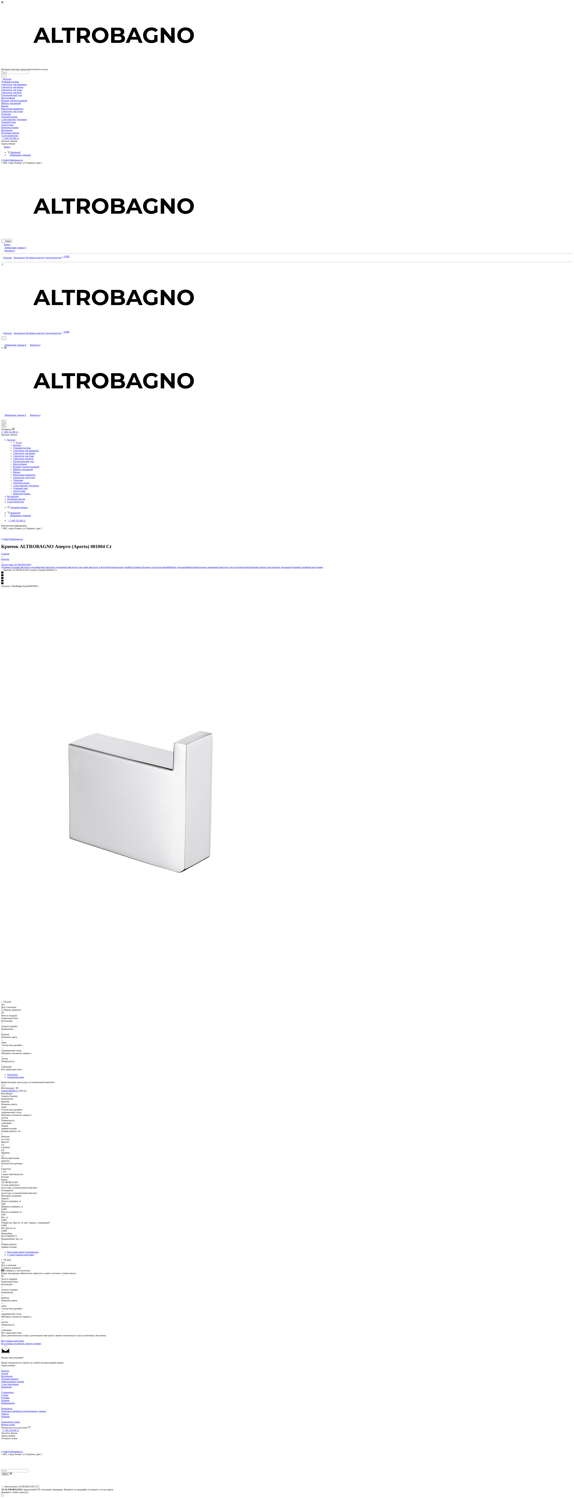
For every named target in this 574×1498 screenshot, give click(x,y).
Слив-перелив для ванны (278, 567)
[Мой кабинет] (2, 342)
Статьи (4, 1395)
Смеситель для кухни (228, 567)
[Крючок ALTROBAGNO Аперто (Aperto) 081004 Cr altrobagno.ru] (150, 996)
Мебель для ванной (178, 567)
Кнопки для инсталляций (156, 567)
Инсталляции (135, 567)
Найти (5, 1474)
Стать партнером (10, 1384)
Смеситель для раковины (31, 567)
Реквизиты (6, 1408)
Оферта (5, 1414)
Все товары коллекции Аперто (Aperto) (21, 1343)
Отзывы (5, 1397)
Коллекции (7, 1376)
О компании (7, 1392)
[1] (287, 572)
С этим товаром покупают (20, 1254)
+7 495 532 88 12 (10, 138)
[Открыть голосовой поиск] (2, 1495)
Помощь (5, 1416)
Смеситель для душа (77, 567)
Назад (19, 442)
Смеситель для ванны (55, 567)
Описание (12, 1074)
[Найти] (3, 76)
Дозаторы (244, 567)
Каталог (17, 445)
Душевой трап (298, 567)
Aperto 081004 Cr (10, 1091)
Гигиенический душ (118, 567)
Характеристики (15, 1077)
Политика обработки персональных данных (23, 1411)
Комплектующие (314, 567)
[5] (287, 583)
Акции (4, 1373)
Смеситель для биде (97, 567)
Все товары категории (12, 1341)
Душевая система (10, 567)
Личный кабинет (10, 1379)
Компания (6, 1387)
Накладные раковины (206, 567)
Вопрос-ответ (8, 1424)
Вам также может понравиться (22, 1252)
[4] (287, 580)
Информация (7, 1403)
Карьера (5, 1400)
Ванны (191, 567)
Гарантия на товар (10, 1422)
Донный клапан (257, 567)
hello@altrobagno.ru (13, 160)
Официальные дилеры (12, 1381)
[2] (287, 575)
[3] (287, 578)
